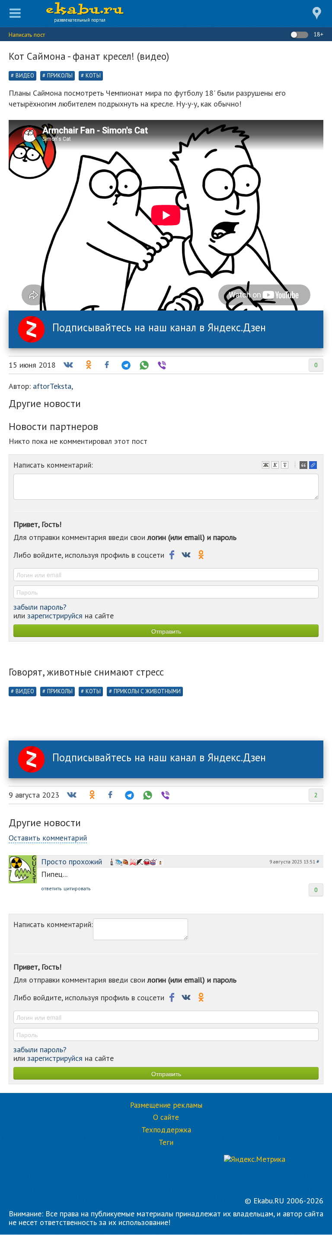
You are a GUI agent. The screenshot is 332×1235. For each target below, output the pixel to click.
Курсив (276, 466)
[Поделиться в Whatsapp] (143, 365)
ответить (51, 888)
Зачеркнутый (285, 466)
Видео (25, 75)
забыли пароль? (40, 607)
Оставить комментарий (48, 838)
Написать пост (27, 35)
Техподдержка (166, 1129)
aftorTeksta (52, 386)
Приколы (60, 75)
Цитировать (304, 466)
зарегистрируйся (55, 616)
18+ (317, 34)
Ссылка (314, 466)
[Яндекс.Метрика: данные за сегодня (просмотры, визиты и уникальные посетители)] (254, 1159)
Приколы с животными (147, 691)
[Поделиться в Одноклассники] (88, 365)
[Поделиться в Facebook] (107, 365)
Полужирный (266, 466)
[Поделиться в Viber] (161, 365)
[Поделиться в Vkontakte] (68, 365)
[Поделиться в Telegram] (125, 365)
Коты (93, 75)
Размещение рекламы (166, 1105)
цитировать (77, 888)
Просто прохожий (71, 861)
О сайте (166, 1117)
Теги (166, 1142)
